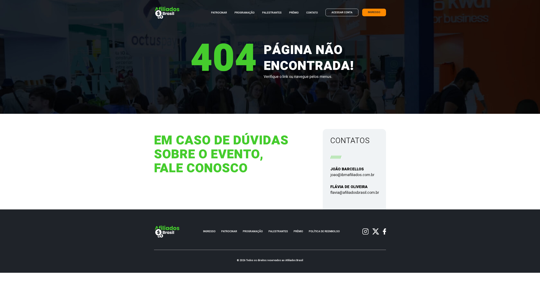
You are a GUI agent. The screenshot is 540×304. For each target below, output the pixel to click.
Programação (245, 13)
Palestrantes (272, 13)
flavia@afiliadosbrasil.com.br (354, 192)
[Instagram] (365, 231)
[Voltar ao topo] (532, 296)
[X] (375, 231)
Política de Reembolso (324, 231)
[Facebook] (384, 231)
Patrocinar (219, 13)
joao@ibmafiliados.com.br (352, 175)
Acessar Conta (341, 12)
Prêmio (294, 13)
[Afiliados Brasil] (167, 12)
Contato (312, 13)
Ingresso (374, 12)
